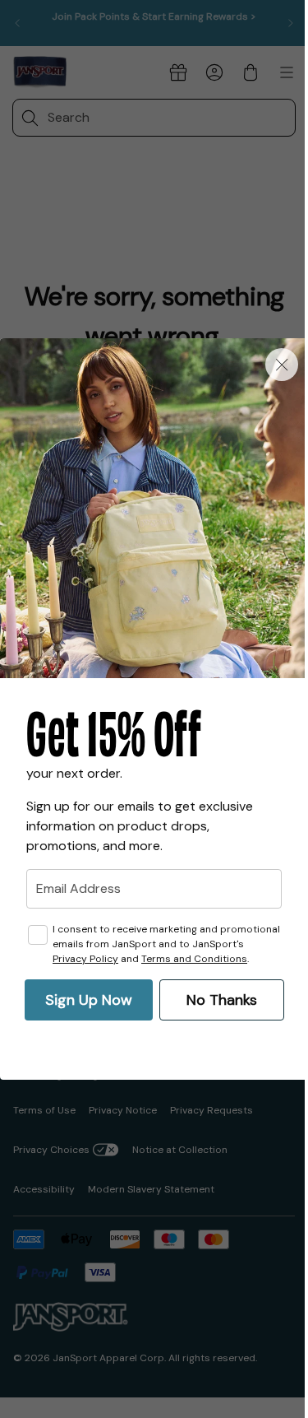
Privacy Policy (85, 958)
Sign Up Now (88, 1000)
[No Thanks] (281, 364)
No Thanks (221, 1000)
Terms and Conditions (194, 958)
